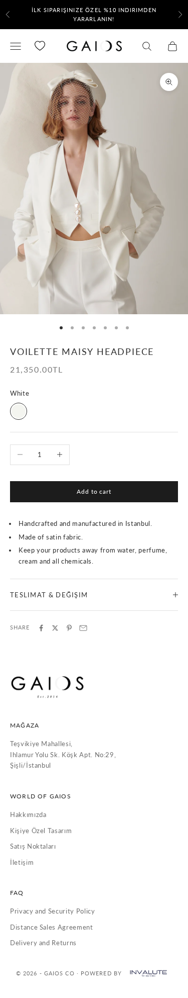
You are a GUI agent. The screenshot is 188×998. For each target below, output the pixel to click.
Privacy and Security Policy (52, 911)
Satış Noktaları (33, 846)
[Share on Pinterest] (69, 628)
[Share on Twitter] (55, 628)
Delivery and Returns (43, 943)
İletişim (22, 862)
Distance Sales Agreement (51, 927)
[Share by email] (83, 628)
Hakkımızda (28, 814)
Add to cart (94, 491)
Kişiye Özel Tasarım (41, 831)
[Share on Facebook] (41, 628)
